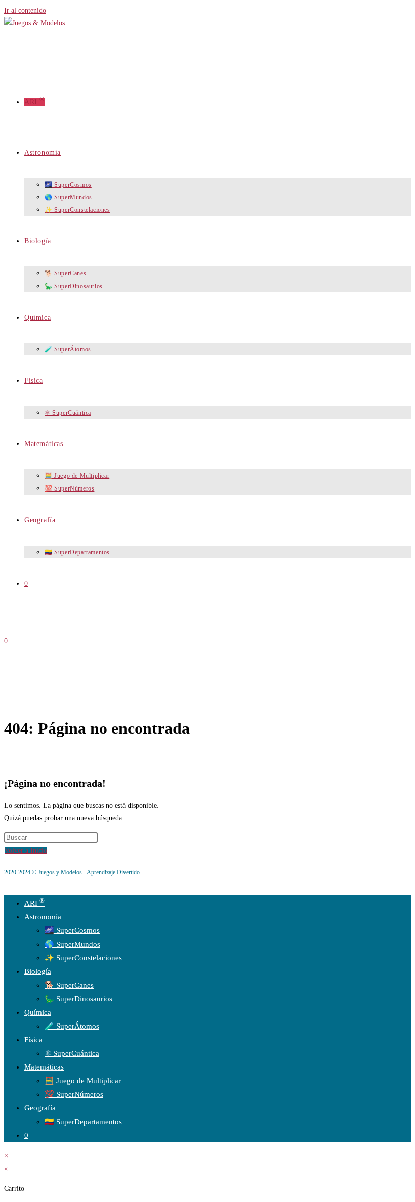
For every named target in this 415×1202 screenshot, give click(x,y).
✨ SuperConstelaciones (83, 958)
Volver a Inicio (26, 850)
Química (37, 1012)
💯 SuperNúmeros (74, 1094)
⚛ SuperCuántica (72, 1053)
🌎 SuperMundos (72, 944)
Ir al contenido (25, 10)
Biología (37, 971)
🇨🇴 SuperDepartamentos (83, 1122)
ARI (34, 903)
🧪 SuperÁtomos (72, 1026)
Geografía (40, 1108)
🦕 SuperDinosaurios (78, 999)
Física (33, 1040)
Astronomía (42, 917)
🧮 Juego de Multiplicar (83, 1081)
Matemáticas (44, 1067)
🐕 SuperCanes (69, 985)
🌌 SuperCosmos (72, 930)
